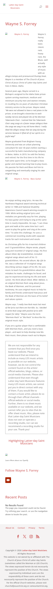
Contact (21, 528)
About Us (10, 528)
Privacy (32, 528)
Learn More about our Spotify (16, 460)
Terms (41, 528)
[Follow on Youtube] (8, 480)
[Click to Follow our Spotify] (26, 454)
